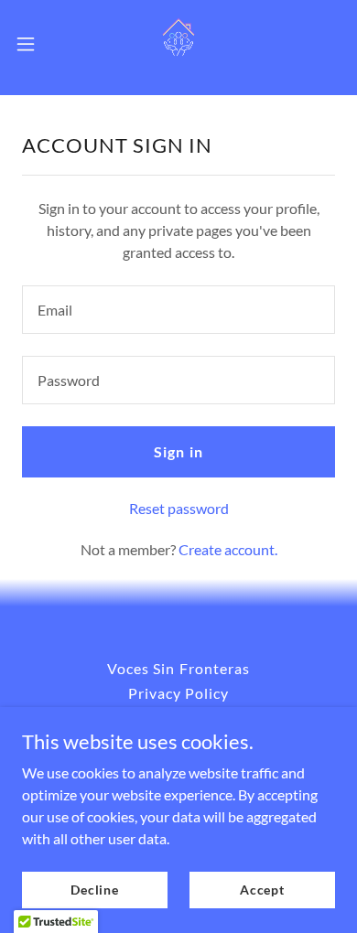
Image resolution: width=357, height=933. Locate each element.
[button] (33, 44)
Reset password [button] (179, 508)
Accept (262, 889)
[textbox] (178, 309)
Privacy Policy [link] (178, 693)
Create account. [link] (227, 549)
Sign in (178, 451)
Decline (94, 889)
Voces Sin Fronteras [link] (178, 668)
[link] (178, 43)
